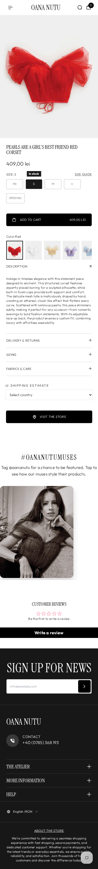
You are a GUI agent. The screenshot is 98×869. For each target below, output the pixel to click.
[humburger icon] (10, 7)
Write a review (49, 632)
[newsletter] (84, 686)
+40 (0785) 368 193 (40, 742)
